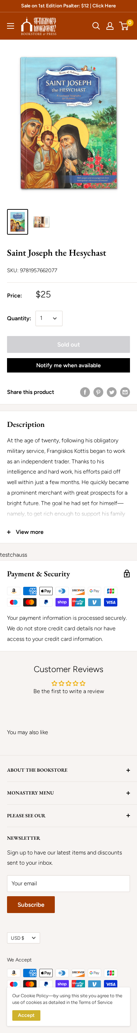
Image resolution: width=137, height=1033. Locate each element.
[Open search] (96, 26)
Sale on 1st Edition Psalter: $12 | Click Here (68, 6)
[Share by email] (125, 392)
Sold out (68, 344)
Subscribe (31, 904)
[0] (124, 26)
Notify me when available (68, 365)
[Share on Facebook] (85, 392)
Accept (26, 1015)
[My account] (109, 26)
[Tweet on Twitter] (112, 392)
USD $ (17, 938)
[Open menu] (10, 26)
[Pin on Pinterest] (98, 392)
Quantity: (19, 318)
